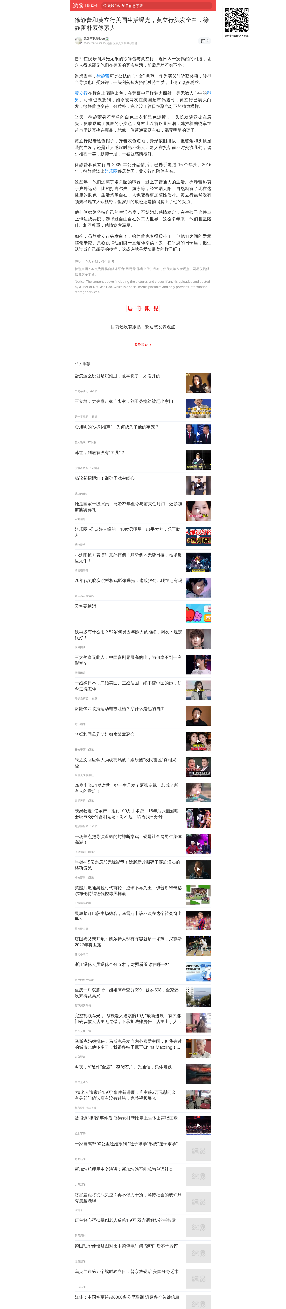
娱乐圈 (111, 171)
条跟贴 (142, 344)
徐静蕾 (103, 76)
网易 (77, 5)
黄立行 (81, 93)
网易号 (92, 5)
